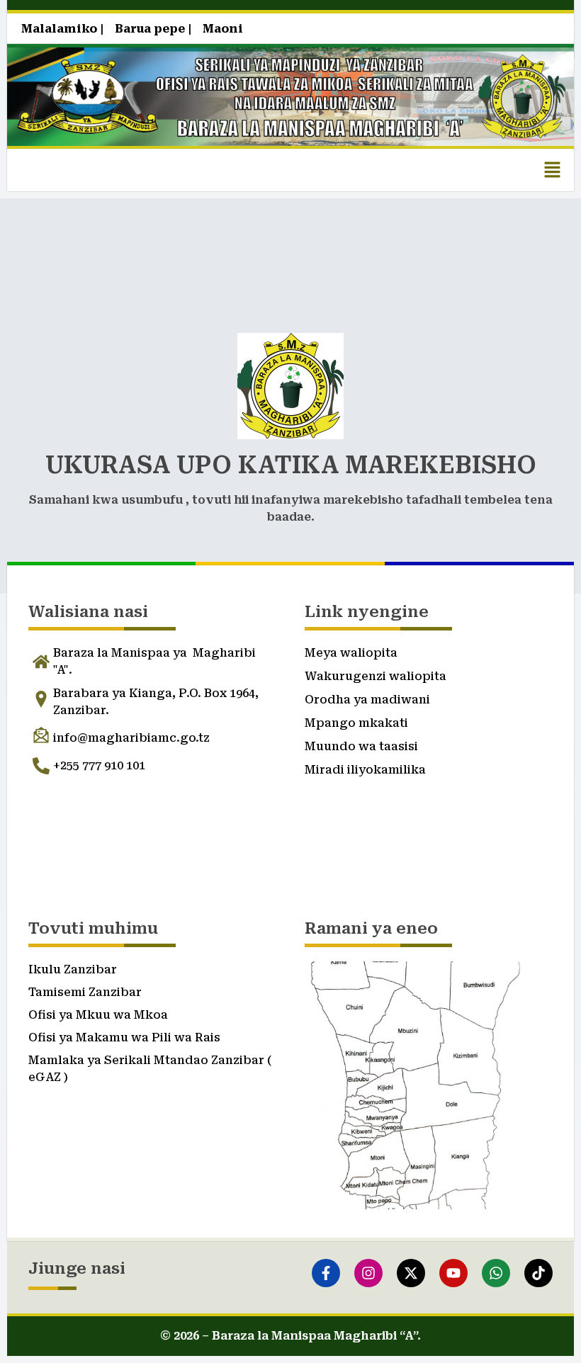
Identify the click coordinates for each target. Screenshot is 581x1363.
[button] (552, 170)
